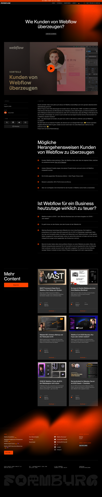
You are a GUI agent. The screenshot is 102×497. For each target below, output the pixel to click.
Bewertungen (32, 442)
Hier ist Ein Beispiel (60, 162)
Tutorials (31, 439)
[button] (78, 3)
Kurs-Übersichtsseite (34, 437)
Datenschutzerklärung (84, 467)
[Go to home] (5, 3)
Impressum (81, 466)
